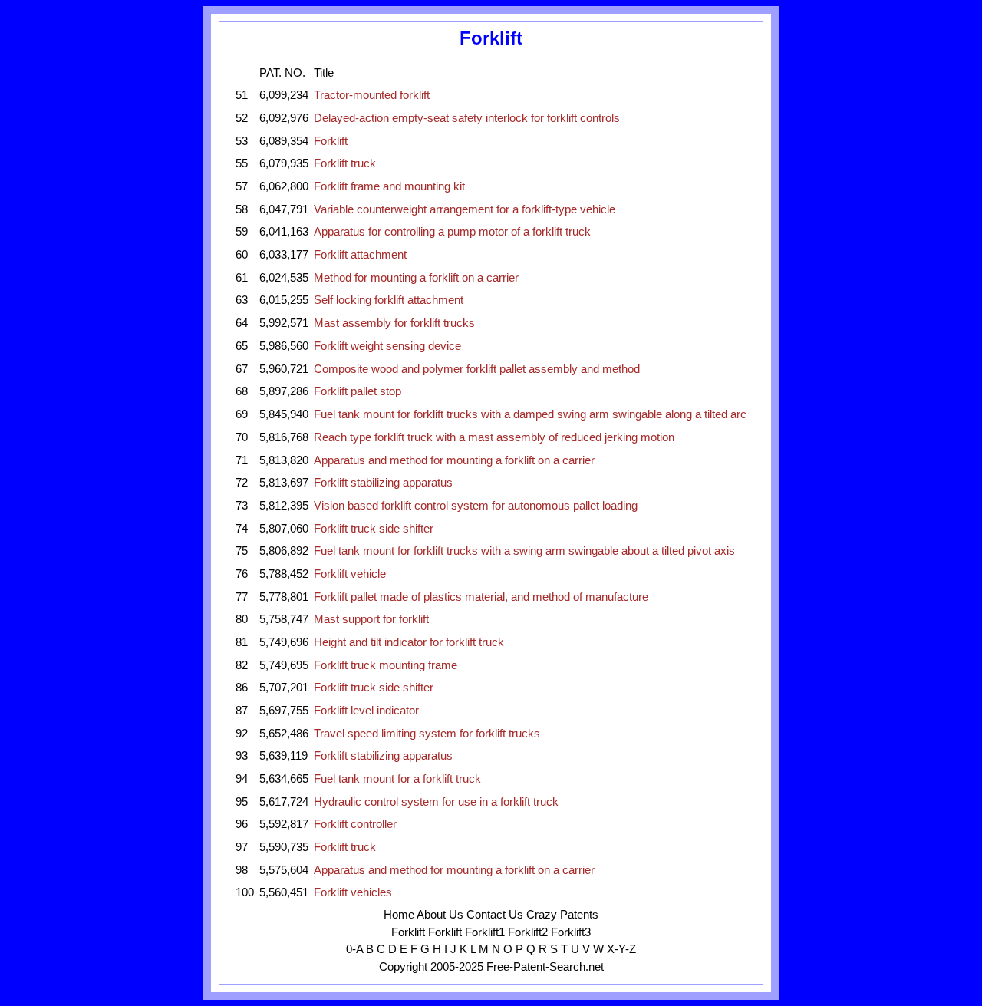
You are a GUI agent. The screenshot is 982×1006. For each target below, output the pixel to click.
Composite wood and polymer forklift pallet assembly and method (477, 369)
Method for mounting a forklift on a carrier (416, 278)
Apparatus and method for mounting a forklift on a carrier (454, 460)
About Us (440, 915)
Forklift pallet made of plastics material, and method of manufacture (481, 597)
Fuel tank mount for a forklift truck (397, 779)
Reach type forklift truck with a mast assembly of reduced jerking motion (494, 437)
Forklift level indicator (366, 710)
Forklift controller (355, 824)
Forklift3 (571, 932)
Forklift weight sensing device (387, 346)
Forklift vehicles (353, 892)
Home (399, 915)
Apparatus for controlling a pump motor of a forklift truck (452, 232)
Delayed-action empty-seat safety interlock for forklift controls (467, 118)
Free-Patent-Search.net (545, 967)
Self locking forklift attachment (388, 300)
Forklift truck (345, 163)
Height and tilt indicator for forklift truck (409, 642)
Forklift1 (485, 932)
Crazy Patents (562, 915)
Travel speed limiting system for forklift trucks (427, 733)
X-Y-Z (621, 949)
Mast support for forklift (371, 619)
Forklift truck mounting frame (385, 665)
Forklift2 (528, 932)
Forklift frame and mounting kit (389, 186)
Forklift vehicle (350, 574)
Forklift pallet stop (357, 391)
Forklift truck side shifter (373, 529)
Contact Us (494, 915)
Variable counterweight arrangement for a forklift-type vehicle (464, 209)
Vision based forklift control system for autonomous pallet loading (476, 506)
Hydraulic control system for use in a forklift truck (436, 802)
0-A (354, 949)
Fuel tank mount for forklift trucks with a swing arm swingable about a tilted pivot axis (524, 551)
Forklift (331, 141)
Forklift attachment (360, 255)
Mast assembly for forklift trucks (394, 323)
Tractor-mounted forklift (372, 95)
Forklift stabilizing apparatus (383, 483)
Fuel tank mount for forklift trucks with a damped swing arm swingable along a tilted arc (530, 414)
